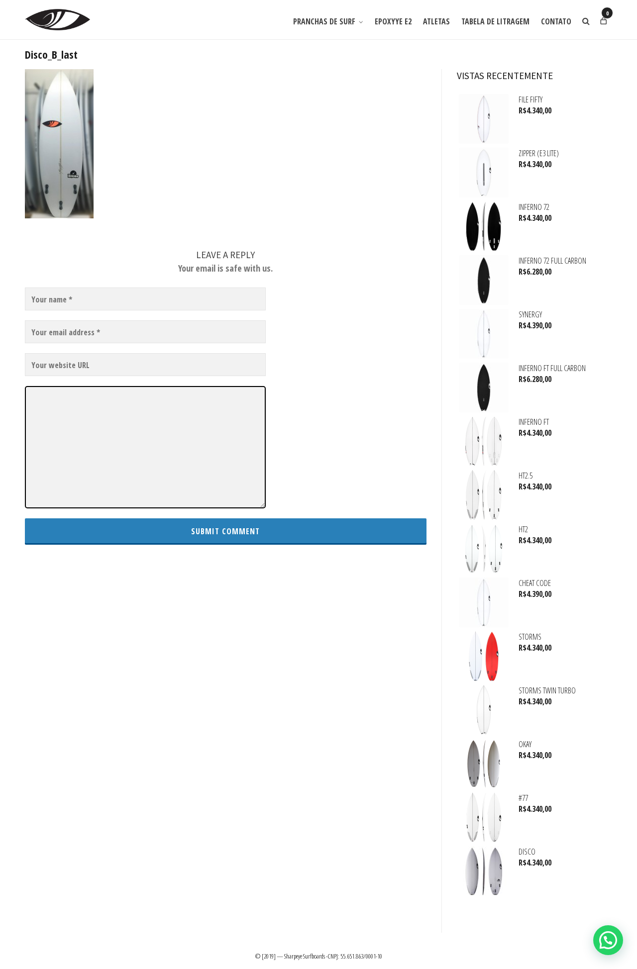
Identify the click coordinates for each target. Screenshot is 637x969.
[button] (608, 940)
